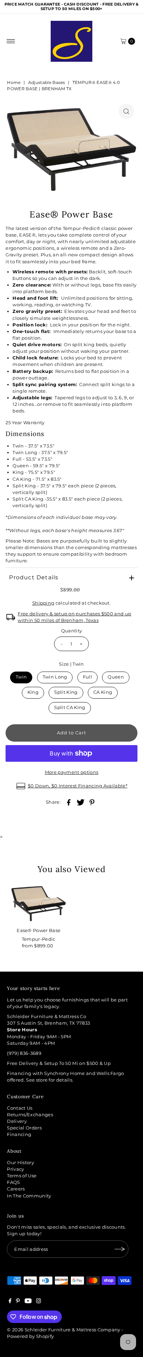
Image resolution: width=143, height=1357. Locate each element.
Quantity (71, 630)
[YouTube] (28, 1302)
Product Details (33, 577)
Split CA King (69, 707)
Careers (16, 1189)
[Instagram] (38, 1302)
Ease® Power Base (38, 930)
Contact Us (19, 1108)
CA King (102, 692)
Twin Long (55, 677)
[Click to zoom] (126, 111)
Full (87, 677)
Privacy (15, 1169)
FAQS (13, 1182)
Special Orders (24, 1127)
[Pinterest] (18, 1302)
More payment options (71, 772)
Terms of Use (21, 1175)
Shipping (43, 603)
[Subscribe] (119, 1249)
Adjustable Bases (46, 82)
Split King (65, 692)
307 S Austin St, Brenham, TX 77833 (48, 1023)
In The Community (29, 1195)
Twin (21, 677)
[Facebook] (10, 1302)
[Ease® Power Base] (38, 903)
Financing (19, 1134)
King (33, 692)
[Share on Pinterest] (92, 802)
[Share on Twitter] (80, 802)
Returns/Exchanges (30, 1114)
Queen (116, 677)
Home (13, 82)
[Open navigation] (11, 41)
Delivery (17, 1121)
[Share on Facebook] (69, 802)
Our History (20, 1162)
